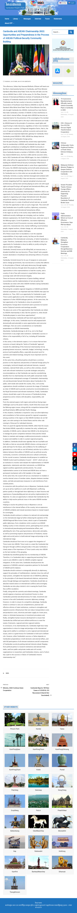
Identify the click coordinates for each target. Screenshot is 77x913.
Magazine (57, 83)
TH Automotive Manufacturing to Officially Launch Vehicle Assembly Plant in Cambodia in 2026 (67, 104)
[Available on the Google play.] (68, 71)
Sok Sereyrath (26, 81)
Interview (38, 18)
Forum (47, 18)
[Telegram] (74, 449)
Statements (58, 18)
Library (15, 18)
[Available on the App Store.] (57, 71)
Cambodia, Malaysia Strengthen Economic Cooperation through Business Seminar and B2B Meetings (66, 246)
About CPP (8, 23)
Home (7, 18)
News (7, 673)
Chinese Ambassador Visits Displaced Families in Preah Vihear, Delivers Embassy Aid (67, 148)
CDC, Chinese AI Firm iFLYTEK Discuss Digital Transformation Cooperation (66, 127)
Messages (27, 18)
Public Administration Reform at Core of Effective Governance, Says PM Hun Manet (67, 219)
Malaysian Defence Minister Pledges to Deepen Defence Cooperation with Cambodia (67, 169)
